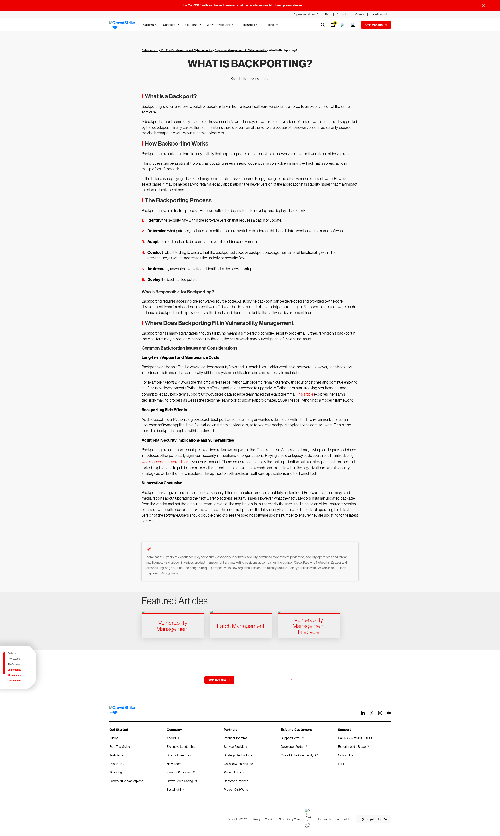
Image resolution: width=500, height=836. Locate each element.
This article (304, 394)
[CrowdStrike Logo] (122, 25)
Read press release (288, 5)
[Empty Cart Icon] (353, 25)
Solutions (191, 25)
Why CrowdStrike (219, 25)
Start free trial (217, 680)
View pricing (279, 680)
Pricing (269, 25)
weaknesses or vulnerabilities (165, 462)
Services (169, 25)
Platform (148, 25)
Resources (247, 25)
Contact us (249, 680)
